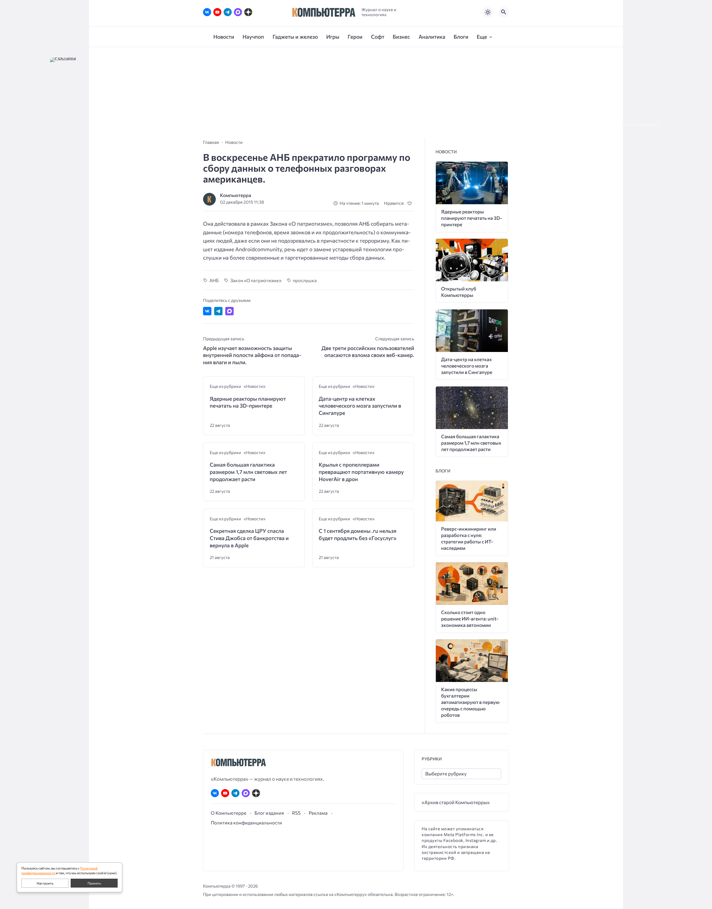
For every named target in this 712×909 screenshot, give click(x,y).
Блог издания (269, 813)
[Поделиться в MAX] (229, 311)
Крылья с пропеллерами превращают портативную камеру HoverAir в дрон (361, 471)
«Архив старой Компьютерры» (456, 802)
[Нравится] (410, 203)
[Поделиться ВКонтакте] (207, 311)
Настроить (45, 883)
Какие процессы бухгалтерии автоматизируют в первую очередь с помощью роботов (470, 702)
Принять (94, 883)
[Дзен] (248, 12)
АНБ (214, 280)
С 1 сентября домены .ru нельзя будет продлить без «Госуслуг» (357, 534)
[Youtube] (217, 12)
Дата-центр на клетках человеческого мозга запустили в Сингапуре (360, 405)
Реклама (318, 813)
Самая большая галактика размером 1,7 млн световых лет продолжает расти (248, 471)
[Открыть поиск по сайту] (503, 12)
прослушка (305, 280)
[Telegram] (228, 12)
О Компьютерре (228, 813)
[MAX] (238, 12)
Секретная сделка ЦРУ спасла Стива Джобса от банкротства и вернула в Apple (249, 538)
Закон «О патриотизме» (255, 280)
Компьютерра (235, 195)
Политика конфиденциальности (246, 822)
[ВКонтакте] (207, 12)
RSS (296, 813)
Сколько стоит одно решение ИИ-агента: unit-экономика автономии (469, 618)
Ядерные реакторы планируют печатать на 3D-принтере (248, 402)
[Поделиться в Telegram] (218, 311)
